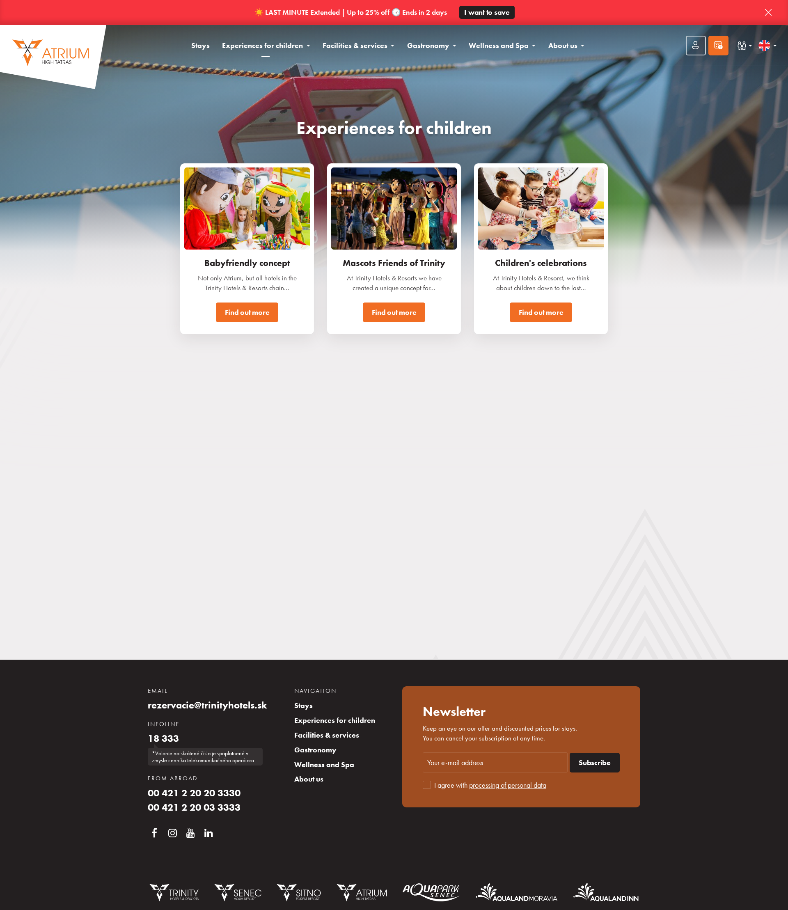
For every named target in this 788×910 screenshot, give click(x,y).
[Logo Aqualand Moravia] (517, 892)
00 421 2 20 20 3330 (194, 793)
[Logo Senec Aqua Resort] (237, 892)
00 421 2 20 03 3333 (194, 807)
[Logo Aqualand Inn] (606, 892)
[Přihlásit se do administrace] (780, 902)
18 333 (163, 738)
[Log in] (696, 45)
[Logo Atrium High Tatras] (362, 892)
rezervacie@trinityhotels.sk (207, 705)
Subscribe (595, 762)
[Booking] (718, 45)
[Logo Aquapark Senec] (431, 892)
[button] (768, 12)
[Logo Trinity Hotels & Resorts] (174, 892)
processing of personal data (507, 785)
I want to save (487, 12)
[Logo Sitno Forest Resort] (299, 892)
